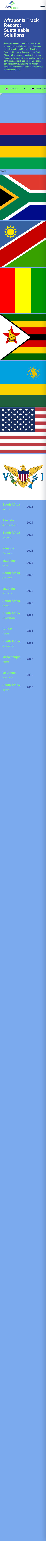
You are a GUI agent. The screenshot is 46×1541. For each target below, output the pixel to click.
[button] (42, 5)
